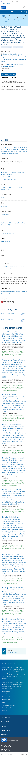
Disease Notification (8, 177)
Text (2, 198)
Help (3, 702)
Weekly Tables (5, 206)
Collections (5, 694)
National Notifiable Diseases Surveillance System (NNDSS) (13, 268)
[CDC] (3, 7)
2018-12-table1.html (7, 313)
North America (5, 242)
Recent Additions (7, 697)
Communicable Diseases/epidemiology (14, 172)
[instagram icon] (7, 746)
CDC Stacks (8, 663)
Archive (3, 735)
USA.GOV (10, 754)
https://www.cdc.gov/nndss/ (13, 24)
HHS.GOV (3, 754)
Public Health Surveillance (10, 179)
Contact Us (5, 711)
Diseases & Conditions (7, 233)
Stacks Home (6, 691)
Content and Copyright (8, 705)
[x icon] (5, 746)
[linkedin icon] (10, 746)
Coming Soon (6, 699)
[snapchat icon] (7, 750)
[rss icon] (10, 750)
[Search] (24, 7)
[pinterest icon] (5, 750)
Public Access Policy (8, 708)
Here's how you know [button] (6, 3)
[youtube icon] (2, 750)
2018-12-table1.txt (7, 320)
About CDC (5, 722)
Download (5, 74)
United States (5, 215)
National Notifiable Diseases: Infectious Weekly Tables (12, 65)
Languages (5, 730)
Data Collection (7, 174)
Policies (3, 726)
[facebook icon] (2, 746)
